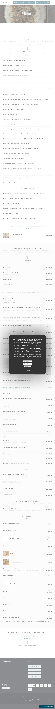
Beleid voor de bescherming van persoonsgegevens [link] (28, 368)
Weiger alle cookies (27, 364)
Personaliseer (27, 366)
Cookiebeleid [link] (27, 370)
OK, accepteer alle (27, 361)
